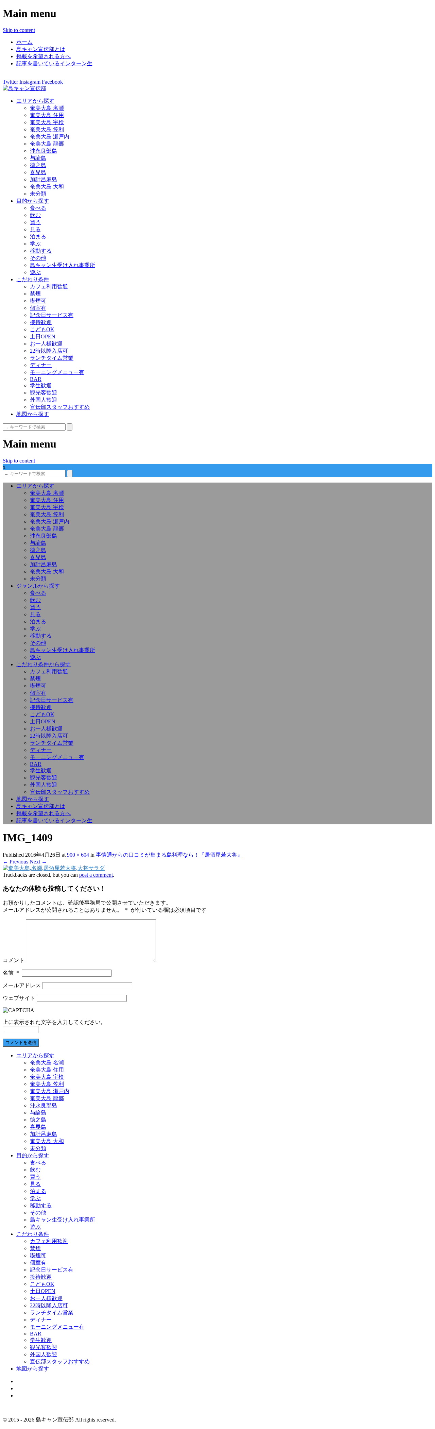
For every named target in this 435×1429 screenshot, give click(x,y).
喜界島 (38, 172)
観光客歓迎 (43, 393)
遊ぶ (35, 272)
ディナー (41, 365)
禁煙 (35, 294)
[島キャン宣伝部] (24, 88)
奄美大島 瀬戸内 (49, 136)
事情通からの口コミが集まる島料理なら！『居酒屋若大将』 (169, 855)
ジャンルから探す (38, 586)
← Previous (15, 861)
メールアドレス (22, 985)
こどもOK (42, 329)
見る (35, 229)
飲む (35, 215)
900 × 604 (78, 855)
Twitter (10, 82)
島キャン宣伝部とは (40, 49)
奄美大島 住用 (47, 115)
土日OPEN (42, 336)
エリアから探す (35, 101)
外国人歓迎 (43, 400)
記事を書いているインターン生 (54, 63)
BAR (35, 379)
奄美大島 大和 (47, 186)
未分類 (38, 194)
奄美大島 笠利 (47, 129)
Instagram (29, 82)
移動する (41, 251)
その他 (38, 258)
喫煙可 (38, 301)
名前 (11, 973)
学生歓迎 (41, 385)
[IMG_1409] (54, 868)
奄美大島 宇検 (47, 122)
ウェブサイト (19, 998)
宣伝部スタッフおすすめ (60, 407)
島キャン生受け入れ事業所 (62, 265)
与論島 (38, 158)
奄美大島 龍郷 (47, 144)
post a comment (96, 875)
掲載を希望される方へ (43, 56)
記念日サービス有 (51, 315)
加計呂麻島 (43, 179)
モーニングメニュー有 (57, 372)
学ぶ (35, 244)
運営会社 (27, 1388)
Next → (38, 861)
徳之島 (38, 165)
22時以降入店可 (49, 351)
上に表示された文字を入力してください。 (54, 1022)
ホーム (24, 42)
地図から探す (32, 414)
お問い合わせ (32, 1395)
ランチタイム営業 (51, 358)
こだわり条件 (32, 279)
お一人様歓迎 (46, 344)
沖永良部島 (43, 151)
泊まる (38, 236)
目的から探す (32, 201)
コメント (13, 960)
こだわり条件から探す (43, 664)
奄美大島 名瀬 (47, 108)
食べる (38, 208)
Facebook (52, 82)
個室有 (38, 308)
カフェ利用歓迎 (49, 286)
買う (35, 222)
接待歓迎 (41, 322)
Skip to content (19, 30)
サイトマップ (32, 1381)
